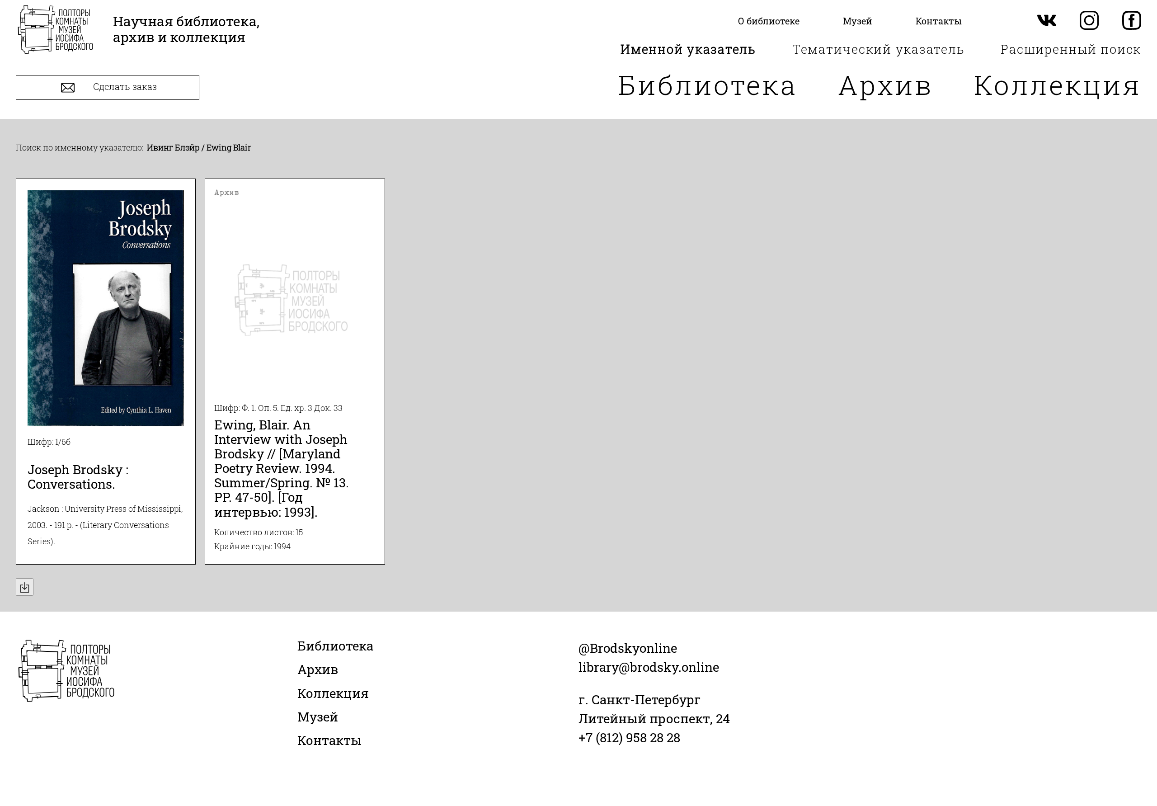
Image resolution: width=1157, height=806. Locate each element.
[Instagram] (1089, 21)
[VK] (1046, 21)
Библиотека (707, 84)
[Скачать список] (24, 587)
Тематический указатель (878, 49)
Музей (317, 716)
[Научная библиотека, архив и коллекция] (55, 31)
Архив (885, 84)
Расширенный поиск (1071, 49)
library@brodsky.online (648, 667)
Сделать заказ (124, 87)
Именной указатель (688, 49)
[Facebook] (1131, 21)
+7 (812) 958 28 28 (629, 737)
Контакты (329, 740)
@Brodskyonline (627, 648)
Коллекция (1057, 84)
